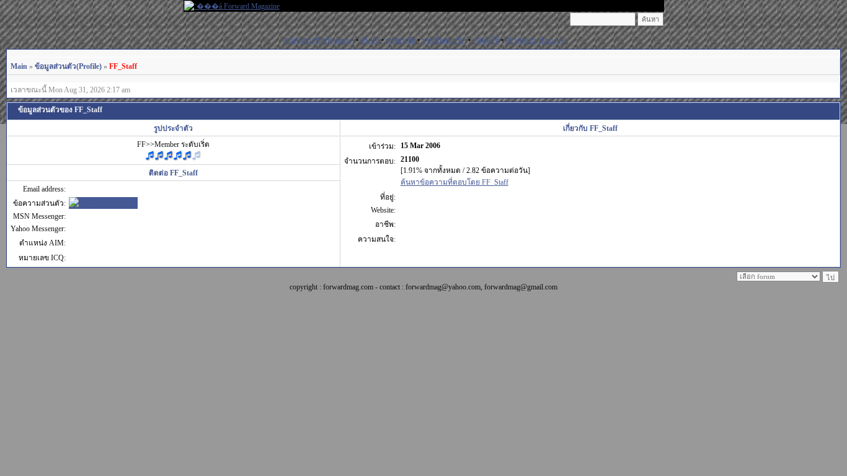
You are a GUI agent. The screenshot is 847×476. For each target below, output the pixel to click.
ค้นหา (369, 40)
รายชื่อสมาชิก (444, 40)
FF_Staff (123, 66)
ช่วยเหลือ (400, 40)
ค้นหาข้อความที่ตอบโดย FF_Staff (454, 182)
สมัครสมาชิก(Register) (319, 40)
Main (19, 66)
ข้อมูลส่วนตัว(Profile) (68, 66)
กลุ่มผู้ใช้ (485, 40)
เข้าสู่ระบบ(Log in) (534, 40)
